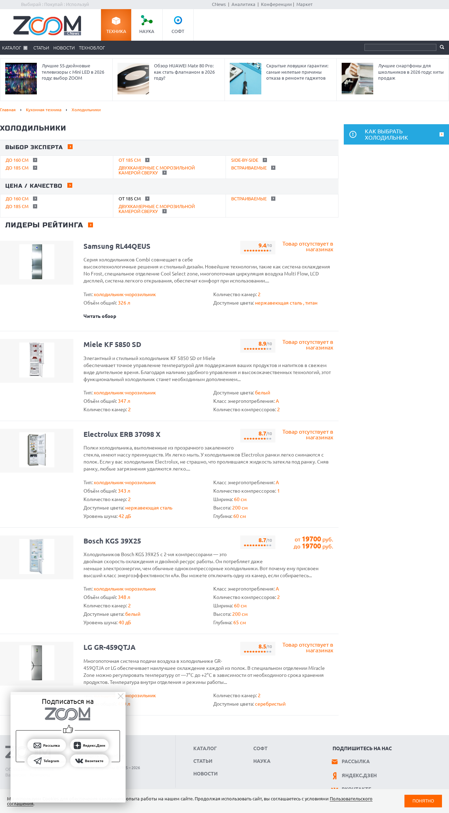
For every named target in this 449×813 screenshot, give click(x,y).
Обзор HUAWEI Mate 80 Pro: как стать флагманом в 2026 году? (184, 71)
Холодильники (86, 109)
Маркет (304, 4)
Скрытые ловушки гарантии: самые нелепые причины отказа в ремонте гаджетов (297, 71)
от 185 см (130, 160)
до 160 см (17, 160)
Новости (64, 47)
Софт (178, 31)
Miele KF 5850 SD (112, 344)
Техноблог (92, 47)
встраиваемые (249, 167)
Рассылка (356, 761)
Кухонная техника (43, 109)
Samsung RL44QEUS (116, 246)
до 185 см (17, 167)
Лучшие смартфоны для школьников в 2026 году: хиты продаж (411, 71)
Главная (8, 109)
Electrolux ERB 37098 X (122, 434)
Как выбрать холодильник (386, 134)
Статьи (41, 47)
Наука (146, 31)
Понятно (423, 801)
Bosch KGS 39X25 (112, 541)
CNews (219, 4)
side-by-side (244, 160)
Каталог (11, 47)
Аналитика (243, 4)
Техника (116, 31)
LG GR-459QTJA (109, 647)
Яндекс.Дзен (359, 775)
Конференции (276, 4)
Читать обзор (99, 316)
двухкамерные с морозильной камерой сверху (157, 170)
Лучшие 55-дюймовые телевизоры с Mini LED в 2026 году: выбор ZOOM (73, 71)
